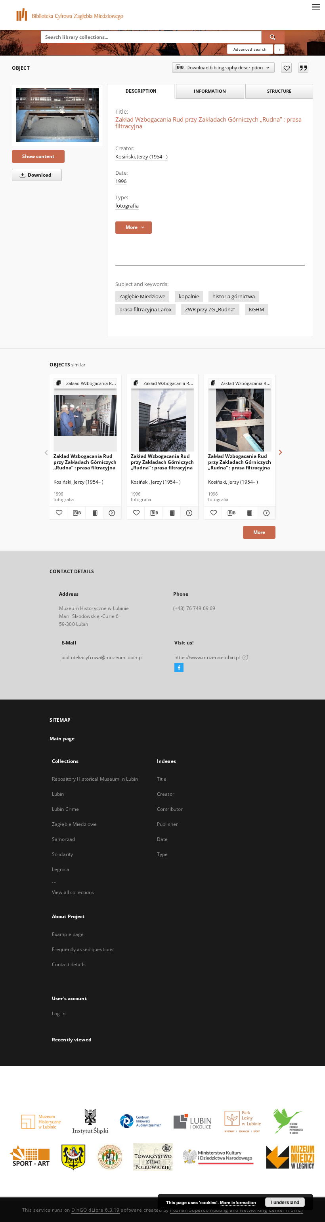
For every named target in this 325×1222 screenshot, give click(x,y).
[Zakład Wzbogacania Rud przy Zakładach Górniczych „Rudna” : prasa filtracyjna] (57, 115)
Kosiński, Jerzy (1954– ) (141, 156)
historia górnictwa (233, 296)
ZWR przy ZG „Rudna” (210, 309)
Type (162, 854)
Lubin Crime (65, 809)
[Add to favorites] (286, 68)
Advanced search (249, 49)
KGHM (256, 309)
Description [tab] (141, 91)
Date (162, 839)
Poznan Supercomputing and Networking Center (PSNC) (236, 1210)
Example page (68, 934)
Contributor (170, 809)
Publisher (167, 824)
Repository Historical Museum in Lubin (95, 779)
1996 (120, 181)
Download (39, 175)
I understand (285, 1202)
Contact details (69, 964)
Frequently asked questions (82, 949)
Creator (165, 794)
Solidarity (62, 854)
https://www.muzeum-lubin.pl (207, 657)
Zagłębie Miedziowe (142, 296)
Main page (62, 738)
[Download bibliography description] (76, 513)
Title (162, 779)
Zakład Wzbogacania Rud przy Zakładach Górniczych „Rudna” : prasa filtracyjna (85, 462)
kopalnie (189, 296)
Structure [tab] (279, 91)
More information (238, 1202)
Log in (58, 1013)
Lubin (58, 794)
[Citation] (303, 68)
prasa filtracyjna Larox (145, 309)
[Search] (273, 37)
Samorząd (63, 839)
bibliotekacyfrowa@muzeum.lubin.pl (102, 657)
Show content (38, 156)
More (259, 532)
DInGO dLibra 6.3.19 (95, 1210)
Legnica (60, 869)
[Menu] (316, 6)
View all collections (73, 892)
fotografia (127, 205)
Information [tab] (210, 91)
